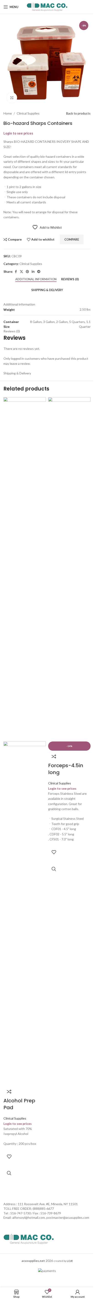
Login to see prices (18, 133)
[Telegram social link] (39, 272)
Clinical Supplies (28, 113)
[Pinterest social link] (27, 272)
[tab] (36, 279)
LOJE (70, 1260)
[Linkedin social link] (33, 272)
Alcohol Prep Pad (19, 1104)
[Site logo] (47, 6)
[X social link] (21, 272)
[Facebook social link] (15, 272)
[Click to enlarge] (12, 98)
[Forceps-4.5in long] (69, 569)
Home (7, 113)
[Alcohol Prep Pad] (24, 569)
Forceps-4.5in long (65, 769)
